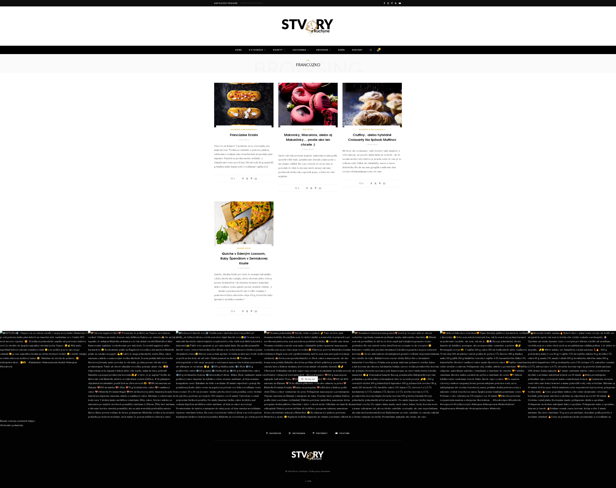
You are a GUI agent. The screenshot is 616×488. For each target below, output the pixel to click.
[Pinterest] (251, 179)
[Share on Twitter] (247, 179)
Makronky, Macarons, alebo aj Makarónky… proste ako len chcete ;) (308, 139)
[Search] (370, 50)
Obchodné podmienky (11, 425)
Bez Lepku (308, 129)
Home (238, 50)
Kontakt (357, 50)
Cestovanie (299, 50)
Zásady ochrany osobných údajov (17, 421)
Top (309, 481)
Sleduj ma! (309, 379)
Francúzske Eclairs (244, 134)
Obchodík (322, 50)
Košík (341, 50)
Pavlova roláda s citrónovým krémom (263, 3)
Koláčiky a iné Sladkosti (244, 129)
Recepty (278, 50)
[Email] (256, 179)
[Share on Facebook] (243, 179)
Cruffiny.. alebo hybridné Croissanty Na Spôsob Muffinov (372, 137)
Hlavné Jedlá (244, 248)
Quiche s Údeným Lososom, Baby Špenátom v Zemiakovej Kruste (243, 258)
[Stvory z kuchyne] (308, 26)
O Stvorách (256, 50)
